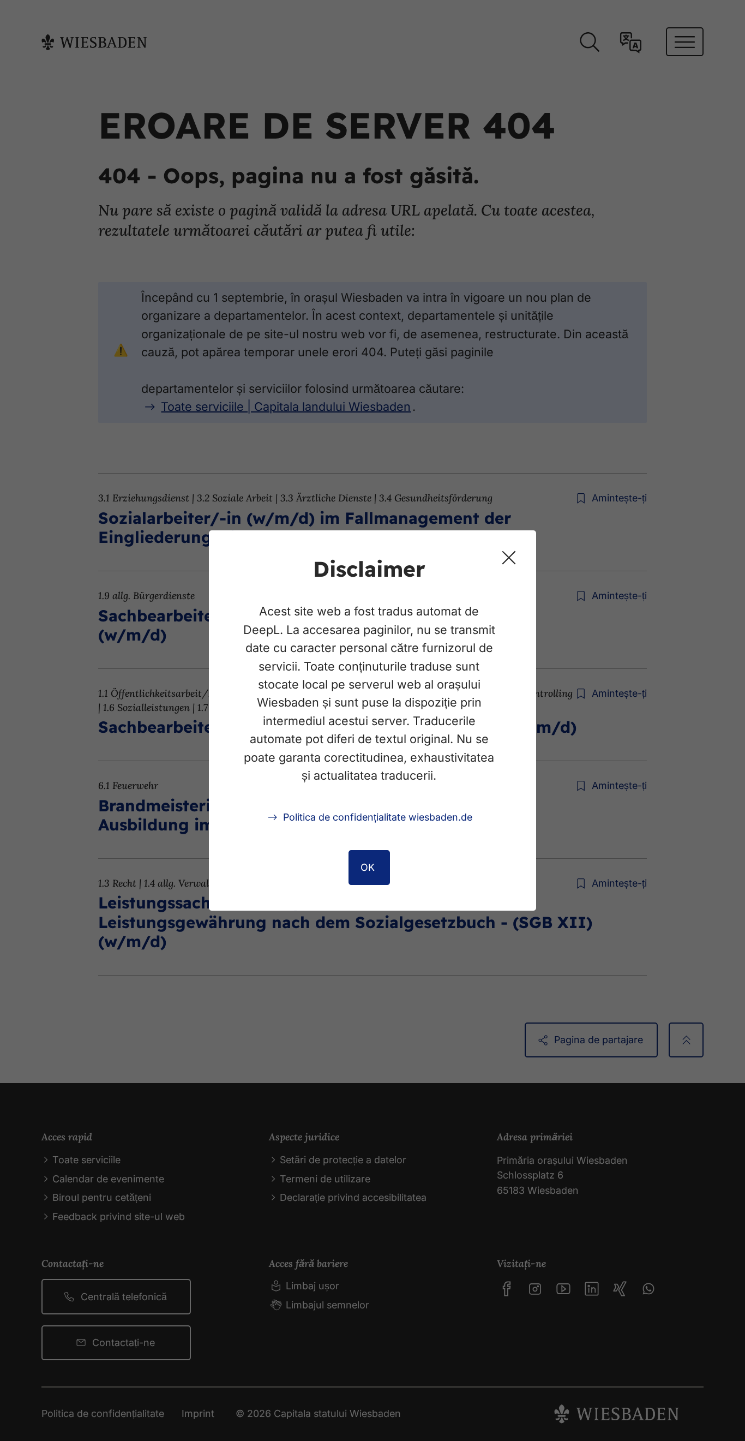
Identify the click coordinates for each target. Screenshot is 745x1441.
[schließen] (509, 558)
